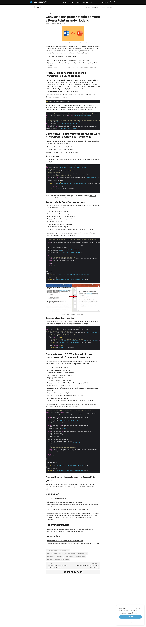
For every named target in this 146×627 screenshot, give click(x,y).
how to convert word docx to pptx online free (58, 559)
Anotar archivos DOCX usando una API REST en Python (65, 540)
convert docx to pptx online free (55, 553)
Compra (71, 2)
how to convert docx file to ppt (54, 556)
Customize (124, 621)
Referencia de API (87, 515)
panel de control (82, 105)
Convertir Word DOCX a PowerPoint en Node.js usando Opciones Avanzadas (72, 68)
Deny (136, 621)
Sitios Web (85, 2)
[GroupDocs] (39, 2)
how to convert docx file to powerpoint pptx (76, 553)
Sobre (91, 2)
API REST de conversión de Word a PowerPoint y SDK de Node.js (68, 60)
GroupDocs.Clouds (55, 14)
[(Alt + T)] (41, 7)
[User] (111, 2)
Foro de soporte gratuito (75, 531)
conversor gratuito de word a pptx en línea (59, 487)
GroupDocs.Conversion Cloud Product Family (58, 550)
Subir (48, 147)
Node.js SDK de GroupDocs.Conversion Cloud (68, 80)
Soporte (78, 2)
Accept (130, 616)
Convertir (50, 149)
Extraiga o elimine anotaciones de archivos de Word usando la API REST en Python (73, 543)
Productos (64, 2)
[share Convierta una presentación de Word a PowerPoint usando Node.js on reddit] (72, 572)
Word (54, 46)
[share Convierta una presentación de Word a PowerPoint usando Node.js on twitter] (65, 572)
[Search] (114, 2)
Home (36, 7)
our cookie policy (133, 613)
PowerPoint (61, 46)
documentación (51, 515)
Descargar (50, 152)
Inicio (47, 14)
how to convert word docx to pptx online (75, 556)
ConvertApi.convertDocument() (83, 229)
